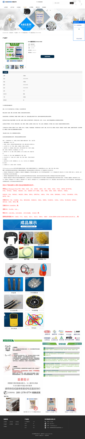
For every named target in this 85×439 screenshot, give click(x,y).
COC (34, 421)
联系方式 (38, 7)
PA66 (25, 427)
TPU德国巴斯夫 (24, 32)
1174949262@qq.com (53, 425)
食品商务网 (47, 435)
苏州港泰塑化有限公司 (36, 433)
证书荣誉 (31, 7)
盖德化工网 (41, 435)
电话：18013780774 (50, 423)
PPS (34, 427)
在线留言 (44, 7)
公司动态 (18, 7)
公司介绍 (12, 7)
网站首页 (11, 32)
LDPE (26, 423)
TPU (20, 32)
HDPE (26, 425)
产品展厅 (25, 7)
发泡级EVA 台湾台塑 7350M (70, 411)
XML (51, 433)
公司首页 (6, 7)
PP (33, 423)
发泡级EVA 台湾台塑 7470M (51, 411)
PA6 (34, 425)
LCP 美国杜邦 (27, 421)
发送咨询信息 (47, 56)
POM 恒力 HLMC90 (13, 411)
